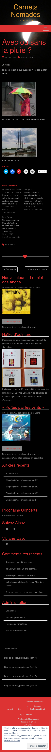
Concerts (37, 706)
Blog (19, 709)
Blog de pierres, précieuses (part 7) (22, 479)
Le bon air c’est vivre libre (30, 592)
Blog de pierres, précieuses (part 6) (22, 486)
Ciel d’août (30, 575)
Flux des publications (15, 617)
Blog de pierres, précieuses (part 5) (22, 493)
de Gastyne (11, 568)
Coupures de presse (28, 722)
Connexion (11, 610)
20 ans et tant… (13, 473)
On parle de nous (25, 714)
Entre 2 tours (28, 725)
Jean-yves (10, 562)
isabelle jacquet (13, 575)
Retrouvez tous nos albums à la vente (19, 327)
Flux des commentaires (16, 623)
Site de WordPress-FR (16, 630)
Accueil (10, 709)
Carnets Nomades (25, 10)
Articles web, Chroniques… (28, 719)
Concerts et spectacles (34, 701)
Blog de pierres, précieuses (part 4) (22, 499)
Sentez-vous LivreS (37, 709)
